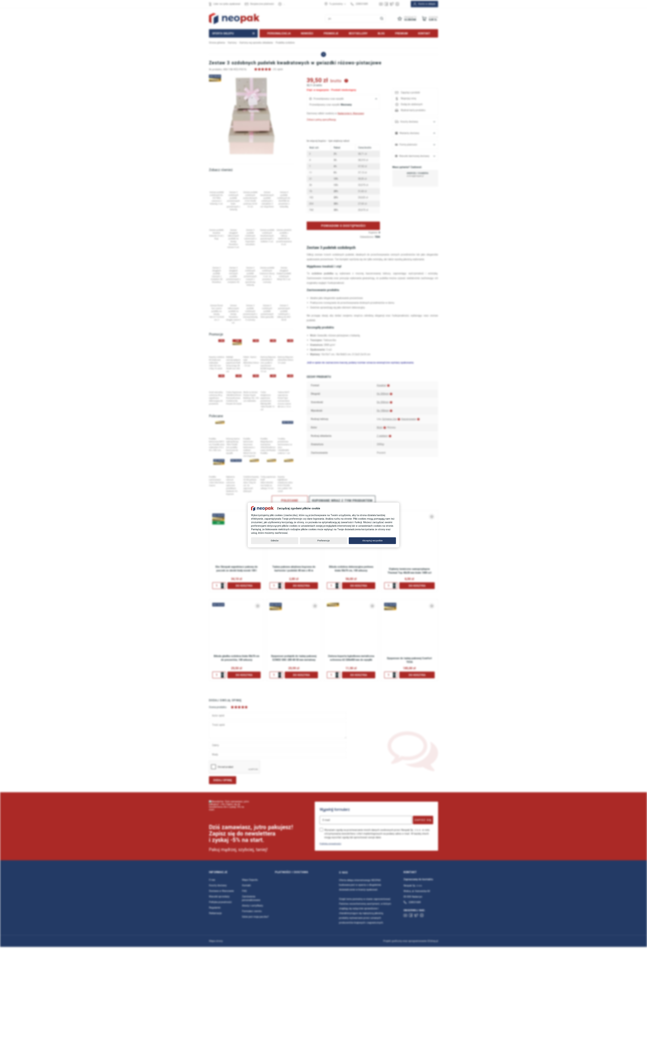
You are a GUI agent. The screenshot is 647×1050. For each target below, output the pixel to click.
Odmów (275, 540)
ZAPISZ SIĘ (423, 820)
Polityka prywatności (330, 843)
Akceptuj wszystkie (372, 540)
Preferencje (323, 540)
